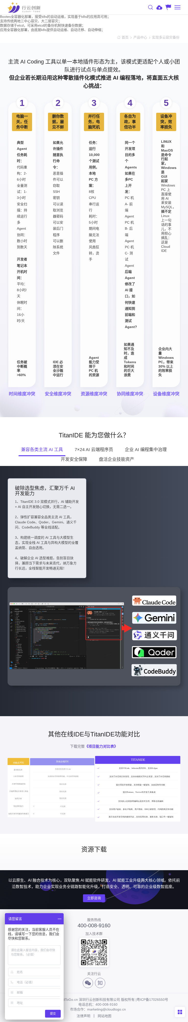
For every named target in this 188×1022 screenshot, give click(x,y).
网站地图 (104, 1016)
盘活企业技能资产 (116, 459)
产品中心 (140, 37)
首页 (125, 37)
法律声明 (83, 1016)
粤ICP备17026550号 (152, 999)
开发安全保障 (74, 459)
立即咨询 (94, 898)
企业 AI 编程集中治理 (146, 449)
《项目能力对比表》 (101, 746)
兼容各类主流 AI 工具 (42, 449)
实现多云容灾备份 (166, 37)
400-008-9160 (94, 926)
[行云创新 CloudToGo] (24, 7)
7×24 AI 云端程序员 (94, 449)
